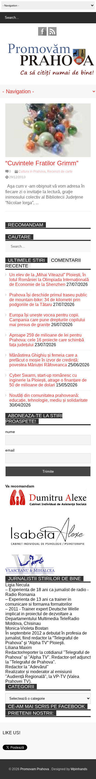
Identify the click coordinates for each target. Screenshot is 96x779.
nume (10, 432)
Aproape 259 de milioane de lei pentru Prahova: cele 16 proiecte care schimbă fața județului (46, 340)
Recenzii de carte (60, 171)
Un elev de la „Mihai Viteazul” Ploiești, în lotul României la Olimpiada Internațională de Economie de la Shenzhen (49, 280)
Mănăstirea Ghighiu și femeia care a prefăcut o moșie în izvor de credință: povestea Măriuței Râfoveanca (43, 360)
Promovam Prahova (35, 769)
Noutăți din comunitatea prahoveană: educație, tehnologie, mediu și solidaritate (48, 397)
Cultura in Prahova (32, 171)
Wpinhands (79, 769)
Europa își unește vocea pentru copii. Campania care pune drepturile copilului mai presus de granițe (47, 320)
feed (52, 31)
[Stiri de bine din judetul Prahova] (50, 74)
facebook (42, 31)
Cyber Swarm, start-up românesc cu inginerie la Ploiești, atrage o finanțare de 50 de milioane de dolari (48, 380)
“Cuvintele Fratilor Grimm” (41, 163)
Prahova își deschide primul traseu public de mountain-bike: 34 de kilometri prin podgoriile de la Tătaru (48, 300)
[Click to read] (48, 130)
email (9, 450)
